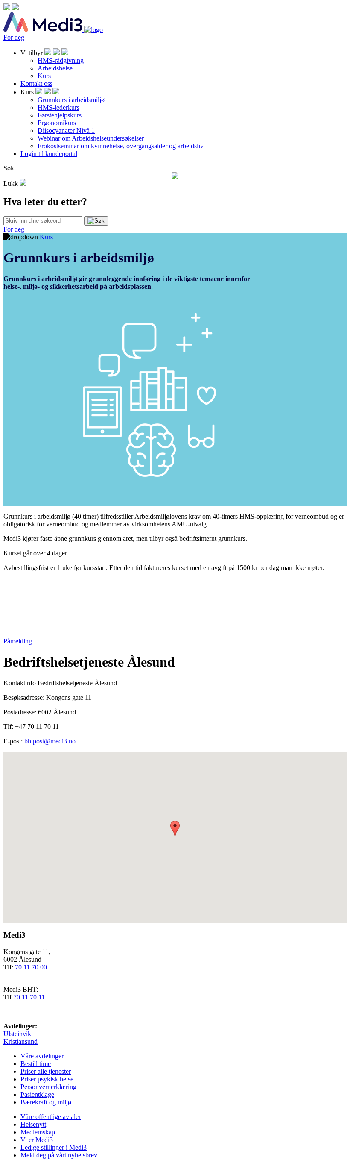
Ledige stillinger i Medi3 (53, 1147)
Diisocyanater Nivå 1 (66, 130)
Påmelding (17, 641)
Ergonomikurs (57, 122)
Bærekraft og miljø (45, 1102)
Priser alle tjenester (45, 1071)
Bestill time (35, 1063)
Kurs (44, 75)
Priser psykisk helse (46, 1079)
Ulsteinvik (17, 1033)
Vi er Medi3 (36, 1139)
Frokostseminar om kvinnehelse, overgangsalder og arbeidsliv (121, 146)
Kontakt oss (36, 83)
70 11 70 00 (31, 967)
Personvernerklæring (48, 1086)
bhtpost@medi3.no (50, 741)
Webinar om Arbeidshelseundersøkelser (91, 138)
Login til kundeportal (48, 153)
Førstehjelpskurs (60, 115)
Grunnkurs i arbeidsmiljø (71, 99)
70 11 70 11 (29, 997)
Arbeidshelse (55, 68)
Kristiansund (20, 1041)
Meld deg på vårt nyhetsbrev (58, 1155)
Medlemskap (37, 1132)
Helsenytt (33, 1124)
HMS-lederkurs (58, 107)
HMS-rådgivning (61, 60)
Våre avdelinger (42, 1056)
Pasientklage (37, 1094)
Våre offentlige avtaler (50, 1116)
